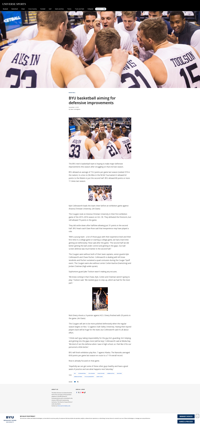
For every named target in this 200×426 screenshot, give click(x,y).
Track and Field (79, 9)
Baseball (5, 9)
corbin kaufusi (110, 373)
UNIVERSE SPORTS (14, 4)
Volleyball (90, 9)
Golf (50, 9)
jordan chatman (78, 376)
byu (75, 373)
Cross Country (32, 9)
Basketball (14, 9)
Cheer (23, 9)
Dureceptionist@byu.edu (64, 405)
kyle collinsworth (89, 376)
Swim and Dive (59, 9)
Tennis (69, 9)
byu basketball (82, 373)
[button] (197, 416)
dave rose (119, 373)
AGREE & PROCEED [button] (186, 421)
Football (42, 9)
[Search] (104, 9)
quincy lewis (99, 376)
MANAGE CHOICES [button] (186, 416)
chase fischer (100, 373)
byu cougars (92, 373)
